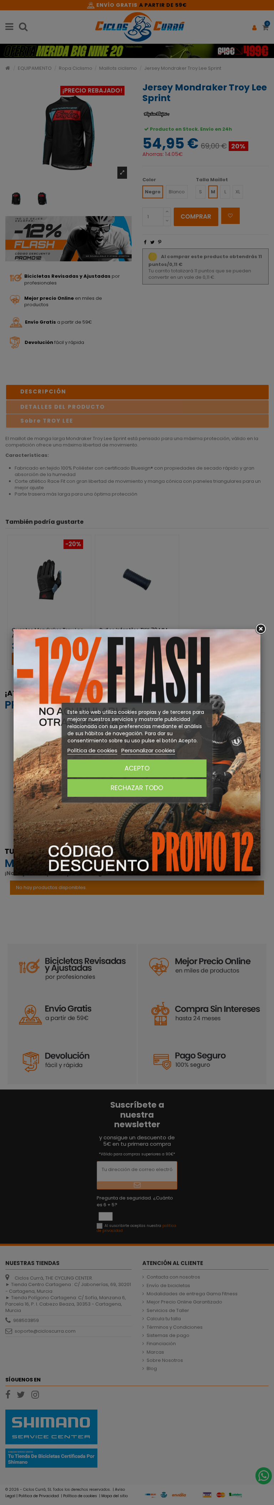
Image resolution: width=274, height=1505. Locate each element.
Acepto (137, 768)
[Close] (260, 629)
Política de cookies (92, 750)
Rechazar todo (137, 787)
